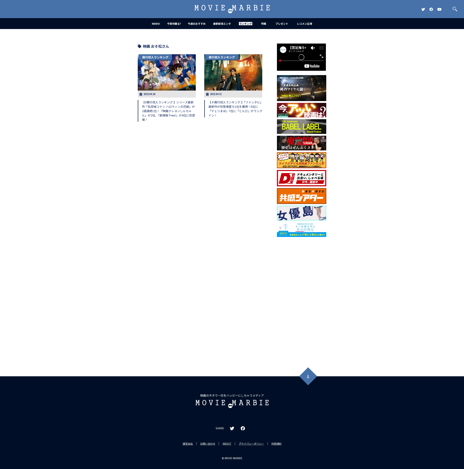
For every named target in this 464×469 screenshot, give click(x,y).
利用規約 (276, 443)
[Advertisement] (301, 297)
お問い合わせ (207, 443)
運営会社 (188, 443)
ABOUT (227, 443)
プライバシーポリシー (251, 443)
